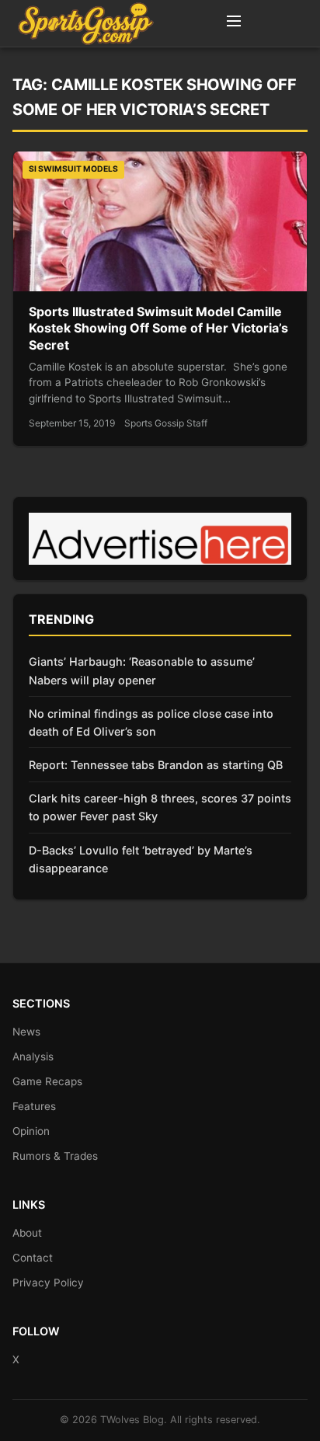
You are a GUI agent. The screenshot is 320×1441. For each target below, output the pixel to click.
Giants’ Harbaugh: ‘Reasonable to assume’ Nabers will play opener (142, 670)
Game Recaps (47, 1081)
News (26, 1031)
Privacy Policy (48, 1282)
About (27, 1233)
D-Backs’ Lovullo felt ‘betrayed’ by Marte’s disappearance (140, 859)
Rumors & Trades (55, 1156)
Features (34, 1106)
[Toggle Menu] (233, 23)
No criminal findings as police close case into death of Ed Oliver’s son (151, 722)
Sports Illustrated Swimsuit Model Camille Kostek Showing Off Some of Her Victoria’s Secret (158, 328)
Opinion (31, 1131)
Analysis (33, 1056)
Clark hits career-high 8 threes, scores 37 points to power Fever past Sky (160, 807)
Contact (32, 1257)
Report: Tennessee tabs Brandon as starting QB (156, 764)
